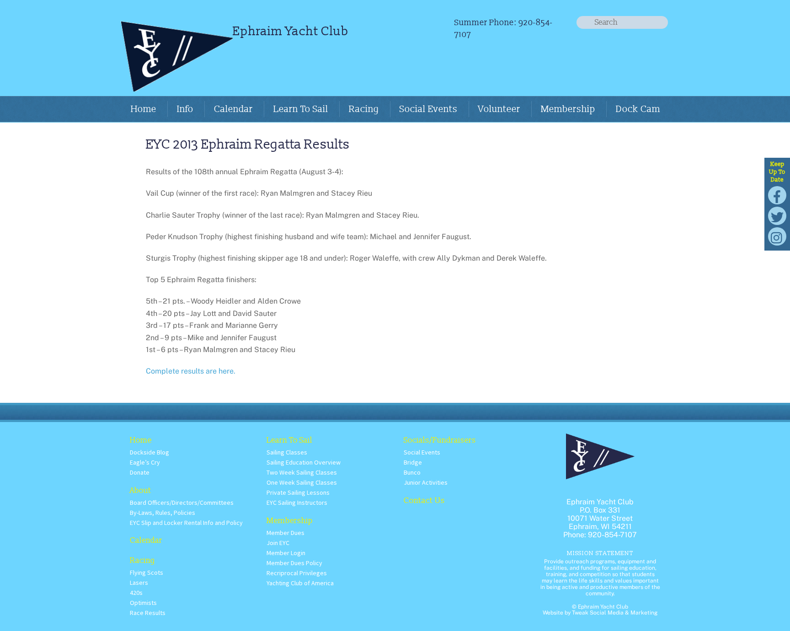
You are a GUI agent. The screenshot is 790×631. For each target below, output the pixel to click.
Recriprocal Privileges (297, 573)
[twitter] (777, 215)
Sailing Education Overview (304, 462)
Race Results (147, 613)
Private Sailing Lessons (298, 492)
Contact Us (424, 500)
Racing (364, 109)
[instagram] (777, 235)
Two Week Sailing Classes (302, 472)
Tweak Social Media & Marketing (614, 613)
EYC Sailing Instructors (297, 502)
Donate (139, 472)
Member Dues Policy (294, 563)
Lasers (139, 582)
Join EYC (278, 543)
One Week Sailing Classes (302, 482)
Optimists (143, 603)
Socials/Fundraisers (440, 440)
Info (185, 109)
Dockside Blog (149, 452)
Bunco (412, 472)
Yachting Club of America (300, 583)
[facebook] (777, 194)
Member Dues (285, 533)
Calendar (233, 109)
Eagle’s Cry (145, 462)
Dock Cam (638, 109)
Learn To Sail (300, 109)
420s (136, 592)
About (140, 490)
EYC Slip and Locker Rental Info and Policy (186, 523)
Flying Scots (146, 572)
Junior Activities (426, 482)
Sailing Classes (287, 452)
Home (143, 109)
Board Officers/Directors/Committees (182, 502)
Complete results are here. (190, 371)
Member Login (286, 553)
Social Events (429, 109)
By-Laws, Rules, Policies (162, 512)
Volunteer (499, 109)
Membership (568, 109)
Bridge (413, 462)
